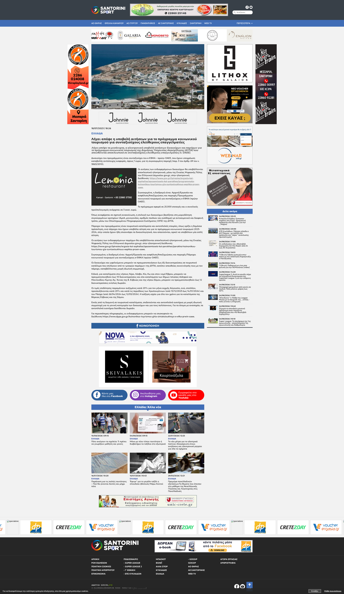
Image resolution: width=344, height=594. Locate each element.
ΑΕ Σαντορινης (166, 23)
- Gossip (192, 559)
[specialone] (77, 527)
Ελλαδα (97, 133)
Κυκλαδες (182, 23)
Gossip (192, 563)
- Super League (132, 563)
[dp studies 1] (100, 527)
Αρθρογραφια (228, 563)
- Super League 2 (133, 566)
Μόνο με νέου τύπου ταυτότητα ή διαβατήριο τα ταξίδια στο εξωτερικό (148, 442)
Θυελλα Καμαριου (114, 23)
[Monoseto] (105, 35)
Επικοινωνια (98, 574)
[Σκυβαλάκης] (243, 35)
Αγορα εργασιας (228, 559)
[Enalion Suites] (188, 35)
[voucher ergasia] (53, 527)
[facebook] (247, 7)
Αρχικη (95, 559)
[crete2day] (20, 527)
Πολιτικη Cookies (101, 566)
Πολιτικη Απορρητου (103, 570)
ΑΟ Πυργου (132, 23)
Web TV (208, 23)
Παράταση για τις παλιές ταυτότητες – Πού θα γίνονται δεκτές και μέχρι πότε (109, 484)
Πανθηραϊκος (148, 23)
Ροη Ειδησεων (99, 563)
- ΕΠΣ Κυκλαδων (132, 574)
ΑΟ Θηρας (96, 23)
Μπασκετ (161, 559)
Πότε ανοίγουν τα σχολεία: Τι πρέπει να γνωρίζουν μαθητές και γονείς (109, 442)
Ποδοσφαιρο (131, 559)
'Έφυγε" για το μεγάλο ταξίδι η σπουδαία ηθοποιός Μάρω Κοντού (146, 482)
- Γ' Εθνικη (129, 570)
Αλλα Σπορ (162, 566)
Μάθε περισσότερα (332, 591)
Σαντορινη (195, 23)
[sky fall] (216, 35)
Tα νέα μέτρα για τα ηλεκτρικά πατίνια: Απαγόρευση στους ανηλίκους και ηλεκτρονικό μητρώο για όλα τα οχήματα (185, 445)
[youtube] (251, 7)
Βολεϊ (159, 563)
